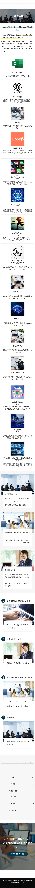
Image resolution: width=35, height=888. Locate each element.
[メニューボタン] (2, 2)
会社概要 (5, 880)
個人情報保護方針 (28, 880)
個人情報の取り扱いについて (17, 883)
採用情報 (15, 880)
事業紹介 (10, 880)
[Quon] (17, 2)
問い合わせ (20, 880)
